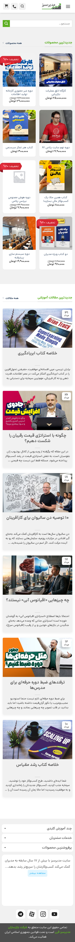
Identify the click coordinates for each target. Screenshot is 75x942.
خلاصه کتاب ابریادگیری (37, 353)
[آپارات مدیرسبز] (31, 914)
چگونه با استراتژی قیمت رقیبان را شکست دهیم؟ (37, 438)
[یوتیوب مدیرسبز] (54, 914)
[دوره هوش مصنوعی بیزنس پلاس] (19, 176)
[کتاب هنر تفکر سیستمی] (19, 126)
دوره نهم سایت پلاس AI (56, 147)
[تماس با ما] (14, 6)
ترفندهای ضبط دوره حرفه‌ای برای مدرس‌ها (37, 685)
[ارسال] (6, 23)
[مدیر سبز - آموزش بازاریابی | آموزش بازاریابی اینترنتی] (44, 6)
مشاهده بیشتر (37, 873)
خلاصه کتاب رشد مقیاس (37, 765)
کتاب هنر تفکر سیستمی (19, 147)
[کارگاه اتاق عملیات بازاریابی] (55, 69)
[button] (68, 6)
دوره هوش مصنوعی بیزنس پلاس (19, 199)
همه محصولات (13, 43)
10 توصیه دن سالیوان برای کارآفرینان (37, 517)
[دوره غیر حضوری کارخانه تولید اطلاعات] (19, 69)
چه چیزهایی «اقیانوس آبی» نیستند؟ (37, 600)
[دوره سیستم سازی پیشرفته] (19, 233)
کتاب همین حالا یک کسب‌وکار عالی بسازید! (55, 199)
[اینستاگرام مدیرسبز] (43, 914)
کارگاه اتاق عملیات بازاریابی (56, 92)
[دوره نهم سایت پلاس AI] (55, 126)
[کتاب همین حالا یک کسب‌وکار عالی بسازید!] (55, 176)
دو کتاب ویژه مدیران (56, 254)
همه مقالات (12, 298)
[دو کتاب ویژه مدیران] (55, 233)
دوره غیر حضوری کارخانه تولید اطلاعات (19, 92)
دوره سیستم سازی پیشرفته (19, 256)
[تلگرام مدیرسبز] (20, 914)
